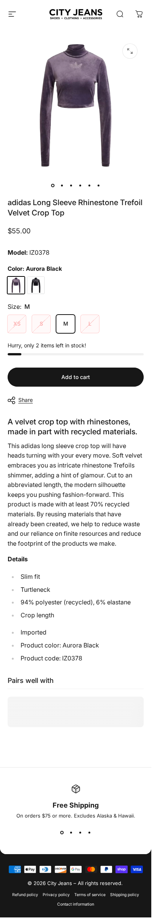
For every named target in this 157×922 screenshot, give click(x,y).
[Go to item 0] (53, 185)
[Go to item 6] (98, 185)
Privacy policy (56, 894)
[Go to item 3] (71, 185)
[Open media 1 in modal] (130, 51)
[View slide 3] (80, 832)
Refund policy (25, 894)
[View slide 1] (62, 832)
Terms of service (90, 894)
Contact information (75, 904)
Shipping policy (124, 894)
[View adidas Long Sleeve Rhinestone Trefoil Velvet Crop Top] (16, 285)
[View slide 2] (71, 832)
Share (25, 400)
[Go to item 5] (89, 185)
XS (17, 323)
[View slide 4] (89, 832)
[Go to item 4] (80, 185)
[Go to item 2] (62, 185)
